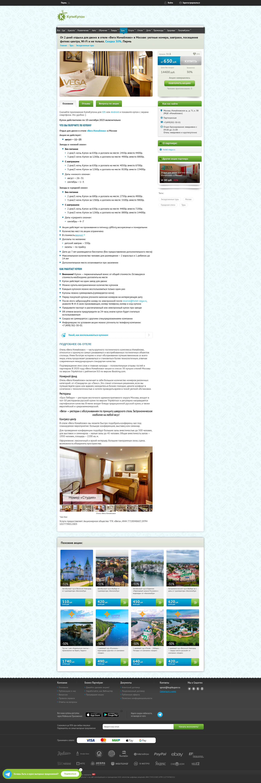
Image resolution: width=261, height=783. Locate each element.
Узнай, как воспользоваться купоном (88, 335)
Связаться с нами (168, 691)
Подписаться (70, 773)
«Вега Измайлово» (97, 130)
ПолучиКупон (185, 30)
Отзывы (86, 103)
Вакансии (63, 694)
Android (115, 111)
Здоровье (171, 30)
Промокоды (159, 30)
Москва (188, 199)
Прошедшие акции (95, 694)
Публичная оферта (131, 694)
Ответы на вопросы (68, 702)
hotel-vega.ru (169, 149)
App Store (93, 714)
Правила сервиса (67, 698)
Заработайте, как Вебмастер (99, 691)
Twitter (198, 688)
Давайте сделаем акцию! (97, 687)
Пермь (64, 3)
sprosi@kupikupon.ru (170, 687)
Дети (149, 30)
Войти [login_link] (170, 3)
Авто (94, 30)
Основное (68, 103)
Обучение (104, 30)
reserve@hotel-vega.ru (135, 300)
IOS (104, 111)
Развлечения (83, 30)
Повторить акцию (180, 83)
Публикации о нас (67, 691)
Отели (141, 30)
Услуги (132, 30)
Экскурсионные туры (170, 199)
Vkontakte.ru (193, 688)
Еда (64, 30)
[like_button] (194, 54)
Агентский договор (131, 687)
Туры (124, 30)
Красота (72, 30)
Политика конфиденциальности (137, 698)
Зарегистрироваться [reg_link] (191, 3)
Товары (115, 30)
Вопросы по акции (109, 103)
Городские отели (168, 205)
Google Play (111, 714)
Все (58, 30)
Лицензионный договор (133, 691)
